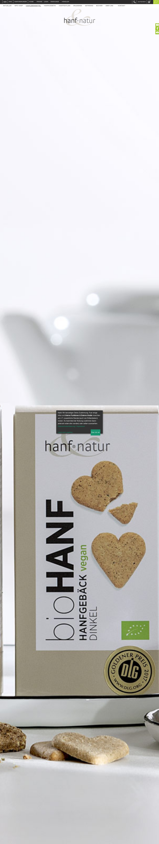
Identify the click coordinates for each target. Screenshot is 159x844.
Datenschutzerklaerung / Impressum (71, 426)
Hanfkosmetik (50, 6)
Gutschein (141, 1)
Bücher (99, 6)
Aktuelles (7, 6)
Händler (65, 1)
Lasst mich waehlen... (66, 432)
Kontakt (121, 6)
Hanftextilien (64, 6)
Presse (39, 1)
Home (31, 1)
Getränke (89, 6)
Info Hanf (19, 6)
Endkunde (55, 1)
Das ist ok (95, 432)
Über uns (109, 6)
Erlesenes (77, 6)
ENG (10, 1)
